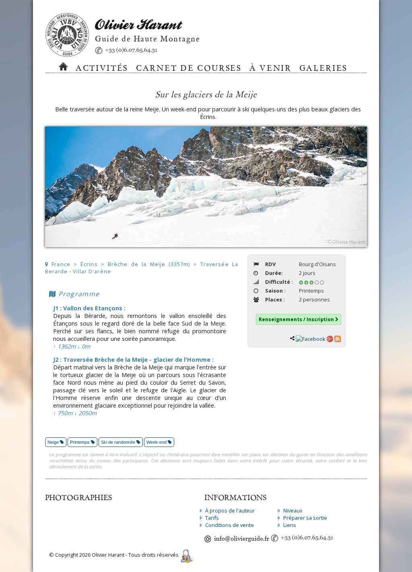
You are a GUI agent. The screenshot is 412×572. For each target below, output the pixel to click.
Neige (53, 442)
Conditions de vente (229, 525)
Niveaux (293, 510)
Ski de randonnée (118, 442)
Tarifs (212, 517)
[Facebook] (310, 338)
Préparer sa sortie (305, 517)
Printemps (80, 442)
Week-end (157, 442)
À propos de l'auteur (230, 510)
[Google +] (330, 338)
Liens (289, 525)
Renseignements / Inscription (297, 319)
